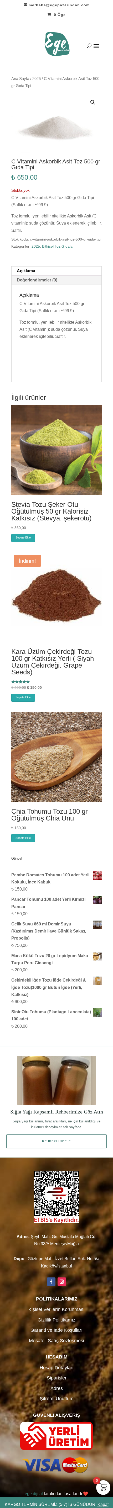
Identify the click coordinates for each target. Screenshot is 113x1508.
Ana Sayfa (20, 79)
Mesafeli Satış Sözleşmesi (56, 1340)
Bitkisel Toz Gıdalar (58, 246)
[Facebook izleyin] (51, 1281)
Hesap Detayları (57, 1367)
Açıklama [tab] (26, 271)
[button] (92, 102)
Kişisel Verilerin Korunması (56, 1309)
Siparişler (56, 1378)
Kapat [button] (103, 1504)
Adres (56, 1388)
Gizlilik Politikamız (56, 1320)
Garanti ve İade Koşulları (56, 1330)
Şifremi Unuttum (57, 1398)
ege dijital (34, 1493)
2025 (36, 79)
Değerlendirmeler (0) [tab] (37, 280)
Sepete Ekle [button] (23, 537)
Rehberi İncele (56, 1141)
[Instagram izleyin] (62, 1281)
